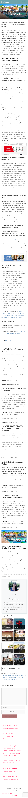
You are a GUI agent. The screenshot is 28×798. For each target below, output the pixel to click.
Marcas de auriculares (9, 733)
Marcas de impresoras (9, 771)
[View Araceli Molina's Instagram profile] (12, 594)
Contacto (9, 788)
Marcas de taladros (8, 781)
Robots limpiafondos (8, 736)
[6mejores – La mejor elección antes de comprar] (5, 2)
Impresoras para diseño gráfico (11, 776)
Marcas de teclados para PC (10, 779)
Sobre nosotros (19, 791)
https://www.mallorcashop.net (9, 84)
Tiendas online (13, 673)
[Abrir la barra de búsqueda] (19, 2)
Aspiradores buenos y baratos (11, 739)
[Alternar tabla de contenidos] (18, 668)
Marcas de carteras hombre (15, 317)
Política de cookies (17, 788)
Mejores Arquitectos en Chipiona (12, 750)
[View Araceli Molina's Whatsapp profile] (15, 594)
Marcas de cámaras (8, 731)
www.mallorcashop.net (16, 239)
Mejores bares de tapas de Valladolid (12, 758)
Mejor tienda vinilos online (13, 333)
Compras (6, 673)
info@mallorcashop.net (11, 341)
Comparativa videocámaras (10, 728)
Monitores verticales (8, 774)
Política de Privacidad (10, 791)
